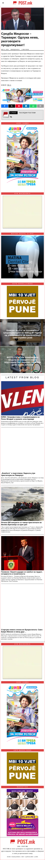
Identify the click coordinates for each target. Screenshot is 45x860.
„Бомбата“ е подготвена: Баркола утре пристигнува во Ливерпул (18, 474)
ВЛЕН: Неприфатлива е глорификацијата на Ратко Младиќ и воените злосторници (20, 418)
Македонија (15, 49)
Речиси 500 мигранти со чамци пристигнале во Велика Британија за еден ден (21, 524)
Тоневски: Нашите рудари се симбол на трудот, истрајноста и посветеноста (21, 573)
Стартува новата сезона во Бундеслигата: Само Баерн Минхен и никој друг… (21, 631)
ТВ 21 (9, 85)
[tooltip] (4, 106)
